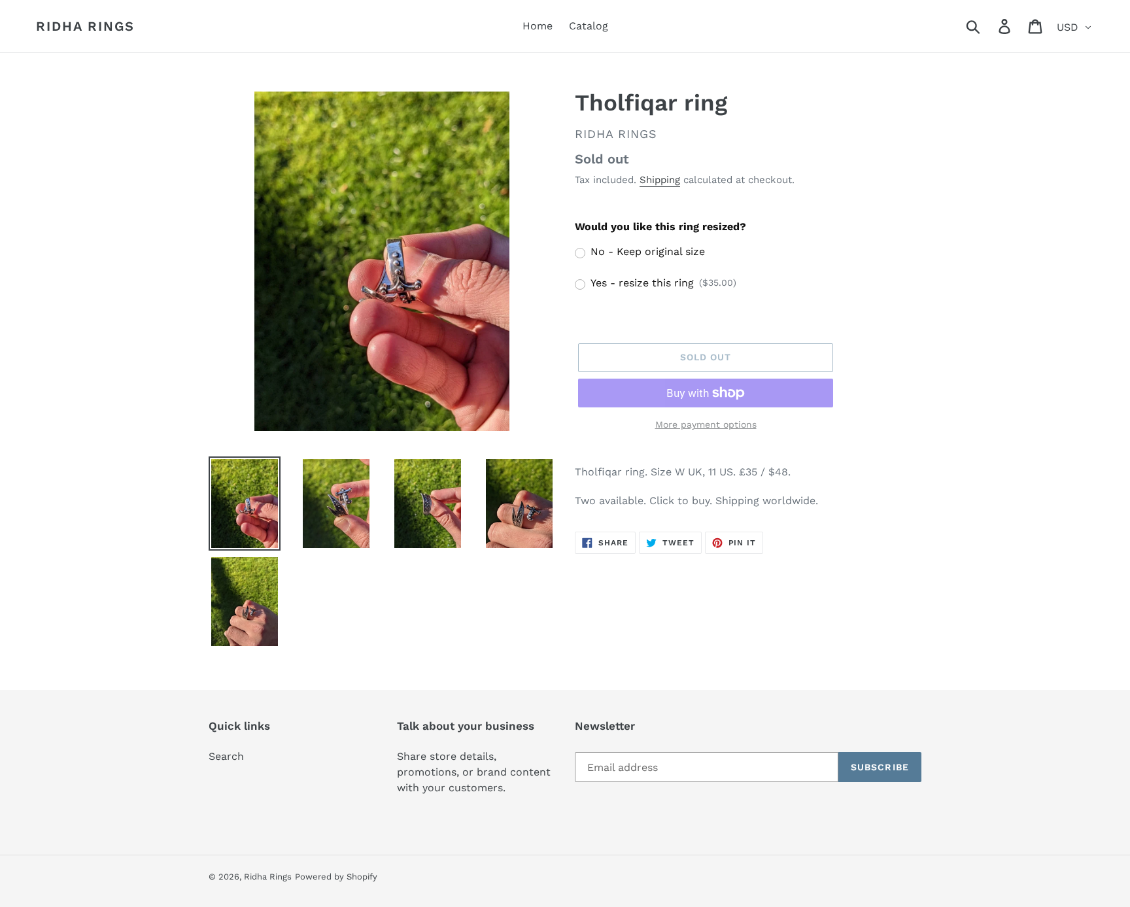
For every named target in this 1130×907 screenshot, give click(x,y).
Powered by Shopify (336, 876)
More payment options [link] (706, 424)
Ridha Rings (85, 26)
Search (226, 756)
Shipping (660, 180)
